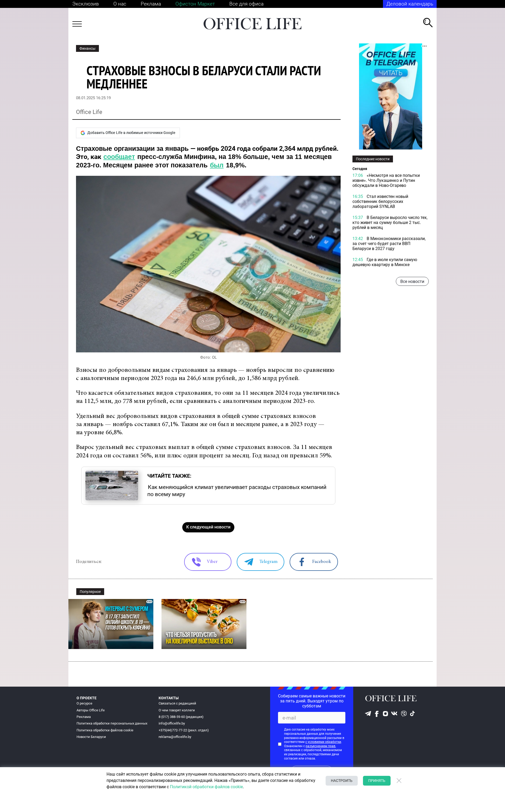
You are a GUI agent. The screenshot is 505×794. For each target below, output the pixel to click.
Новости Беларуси (91, 737)
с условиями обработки (323, 742)
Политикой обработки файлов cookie (206, 786)
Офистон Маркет (195, 4)
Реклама (151, 4)
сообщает (119, 156)
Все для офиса (246, 4)
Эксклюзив (85, 4)
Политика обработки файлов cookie (105, 730)
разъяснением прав (320, 746)
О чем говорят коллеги (177, 710)
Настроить (341, 780)
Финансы (87, 48)
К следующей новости (208, 527)
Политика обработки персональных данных (112, 723)
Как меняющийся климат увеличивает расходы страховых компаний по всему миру (236, 490)
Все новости (412, 281)
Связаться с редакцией (177, 703)
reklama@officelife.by (175, 737)
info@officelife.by (172, 723)
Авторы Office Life (91, 710)
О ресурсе (84, 703)
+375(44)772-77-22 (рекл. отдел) (184, 730)
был (217, 165)
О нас (119, 4)
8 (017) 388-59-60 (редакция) (181, 717)
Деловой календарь (409, 4)
